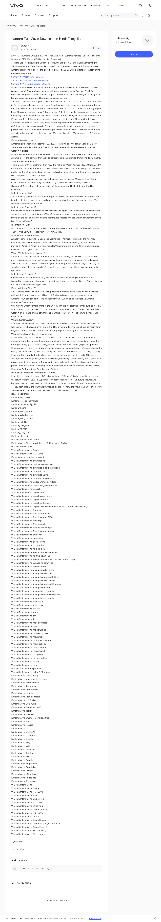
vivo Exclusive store (78, 5)
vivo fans (23, 25)
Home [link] (13, 15)
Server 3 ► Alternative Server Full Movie (30, 84)
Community (96, 5)
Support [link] (53, 15)
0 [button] (23, 849)
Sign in (49, 868)
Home (38, 5)
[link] (16, 5)
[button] (140, 5)
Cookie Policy (95, 918)
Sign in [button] (134, 54)
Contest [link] (39, 15)
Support (121, 5)
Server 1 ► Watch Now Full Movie (28, 77)
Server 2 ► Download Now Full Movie (29, 80)
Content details (38, 26)
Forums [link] (26, 15)
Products (50, 5)
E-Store (62, 5)
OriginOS (109, 5)
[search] (119, 15)
